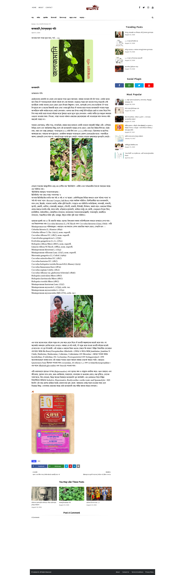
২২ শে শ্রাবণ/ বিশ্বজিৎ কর (131, 41)
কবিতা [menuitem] (38, 17)
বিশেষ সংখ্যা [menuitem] (63, 17)
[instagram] (148, 7)
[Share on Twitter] (66, 466)
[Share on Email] (78, 466)
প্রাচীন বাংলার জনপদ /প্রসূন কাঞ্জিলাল (134, 136)
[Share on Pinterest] (70, 466)
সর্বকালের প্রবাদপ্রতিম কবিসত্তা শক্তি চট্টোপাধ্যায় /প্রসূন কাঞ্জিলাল (43, 504)
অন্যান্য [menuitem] (82, 17)
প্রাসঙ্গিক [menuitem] (45, 17)
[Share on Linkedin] (74, 466)
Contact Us (125, 572)
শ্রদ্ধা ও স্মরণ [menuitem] (72, 17)
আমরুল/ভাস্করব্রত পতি (65, 502)
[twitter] (143, 7)
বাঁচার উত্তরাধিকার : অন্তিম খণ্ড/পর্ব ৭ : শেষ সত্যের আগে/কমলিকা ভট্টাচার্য (137, 118)
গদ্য (37, 24)
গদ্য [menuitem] (32, 17)
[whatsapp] (129, 85)
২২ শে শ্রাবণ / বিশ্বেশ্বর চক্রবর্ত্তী (133, 58)
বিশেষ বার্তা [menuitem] (53, 17)
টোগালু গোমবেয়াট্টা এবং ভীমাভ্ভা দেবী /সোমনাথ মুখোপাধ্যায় (139, 32)
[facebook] (139, 7)
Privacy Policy (149, 572)
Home (34, 7)
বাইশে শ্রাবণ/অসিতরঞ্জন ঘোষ (132, 108)
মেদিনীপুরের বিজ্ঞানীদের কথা (131, 145)
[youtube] (152, 7)
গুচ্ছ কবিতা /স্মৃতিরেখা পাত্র (131, 67)
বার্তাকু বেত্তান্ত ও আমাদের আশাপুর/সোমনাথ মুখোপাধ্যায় (138, 49)
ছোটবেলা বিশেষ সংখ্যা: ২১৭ (93, 502)
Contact (49, 7)
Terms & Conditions (137, 572)
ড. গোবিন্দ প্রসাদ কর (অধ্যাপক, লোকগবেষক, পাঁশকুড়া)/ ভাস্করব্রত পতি (138, 101)
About (40, 7)
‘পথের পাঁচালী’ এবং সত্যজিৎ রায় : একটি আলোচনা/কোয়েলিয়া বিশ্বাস (139, 154)
